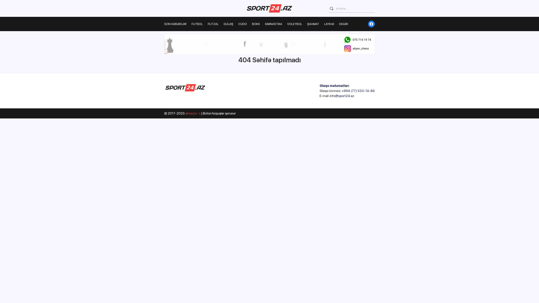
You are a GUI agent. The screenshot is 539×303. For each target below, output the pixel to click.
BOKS (256, 24)
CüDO (242, 24)
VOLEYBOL (294, 24)
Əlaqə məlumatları (334, 86)
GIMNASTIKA (273, 24)
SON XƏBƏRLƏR (175, 24)
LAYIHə (329, 24)
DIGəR (343, 24)
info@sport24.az (342, 96)
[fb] (371, 24)
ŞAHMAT (313, 24)
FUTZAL (213, 24)
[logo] (269, 8)
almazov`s (193, 113)
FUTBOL (197, 24)
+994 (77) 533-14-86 (358, 91)
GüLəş (228, 24)
